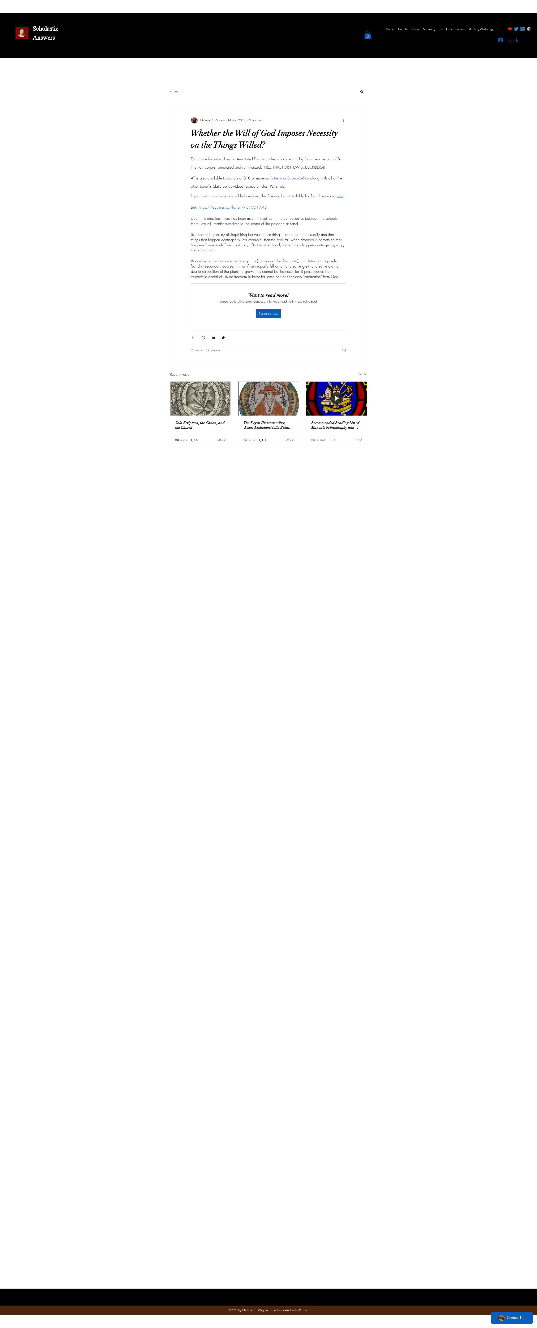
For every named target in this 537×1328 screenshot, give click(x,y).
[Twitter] (516, 29)
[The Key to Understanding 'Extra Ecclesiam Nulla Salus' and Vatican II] (268, 399)
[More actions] (343, 120)
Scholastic (46, 29)
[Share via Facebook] (193, 337)
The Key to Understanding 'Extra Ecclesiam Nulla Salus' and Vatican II (266, 425)
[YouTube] (510, 29)
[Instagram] (529, 29)
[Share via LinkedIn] (213, 337)
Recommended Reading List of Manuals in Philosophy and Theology (335, 425)
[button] (367, 35)
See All (362, 374)
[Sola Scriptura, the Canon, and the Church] (200, 399)
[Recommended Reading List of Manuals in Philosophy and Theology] (336, 399)
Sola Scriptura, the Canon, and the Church (200, 425)
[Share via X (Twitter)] (203, 337)
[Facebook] (522, 29)
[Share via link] (224, 337)
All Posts (175, 91)
